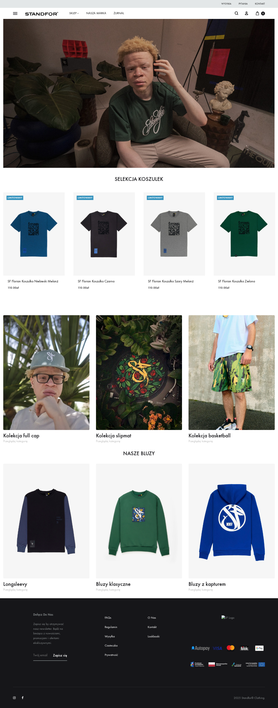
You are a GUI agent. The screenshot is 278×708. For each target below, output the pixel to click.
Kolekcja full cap (21, 435)
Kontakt (152, 627)
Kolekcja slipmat (113, 435)
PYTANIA (243, 3)
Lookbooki (154, 636)
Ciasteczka (111, 645)
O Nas (152, 618)
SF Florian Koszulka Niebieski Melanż (33, 281)
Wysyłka (110, 636)
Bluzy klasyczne (113, 584)
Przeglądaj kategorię (15, 441)
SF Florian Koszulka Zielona (236, 281)
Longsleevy (15, 584)
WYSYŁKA (226, 3)
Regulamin (111, 627)
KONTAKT (260, 3)
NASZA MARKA (96, 13)
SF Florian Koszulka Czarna (96, 281)
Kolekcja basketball (210, 435)
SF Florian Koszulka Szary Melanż (171, 281)
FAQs (108, 618)
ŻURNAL (119, 13)
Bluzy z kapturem (207, 584)
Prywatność (111, 655)
